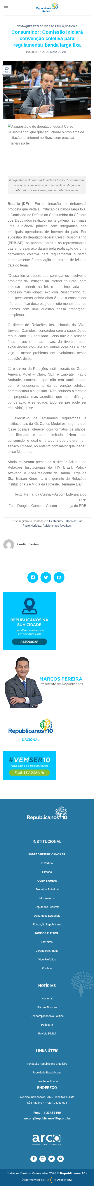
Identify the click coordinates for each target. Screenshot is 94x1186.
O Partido (47, 863)
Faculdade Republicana (47, 1072)
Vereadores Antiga (47, 950)
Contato (47, 968)
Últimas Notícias (47, 1007)
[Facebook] (33, 577)
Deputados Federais (47, 907)
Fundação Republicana (47, 924)
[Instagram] (42, 1159)
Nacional (47, 998)
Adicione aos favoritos (57, 525)
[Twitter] (47, 577)
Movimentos (47, 898)
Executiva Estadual (47, 889)
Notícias (71, 26)
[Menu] (6, 7)
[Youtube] (60, 577)
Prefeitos (47, 942)
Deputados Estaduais (47, 915)
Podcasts (47, 1024)
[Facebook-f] (33, 1159)
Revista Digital (47, 1033)
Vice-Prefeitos (47, 959)
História (47, 872)
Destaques (24, 26)
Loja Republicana (47, 1081)
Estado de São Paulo (48, 26)
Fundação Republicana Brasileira (47, 1063)
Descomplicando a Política (47, 1016)
